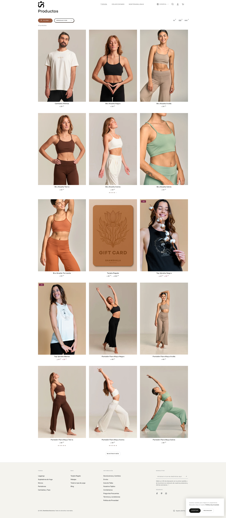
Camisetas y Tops (44, 490)
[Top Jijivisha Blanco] (62, 319)
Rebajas (73, 479)
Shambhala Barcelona (49, 510)
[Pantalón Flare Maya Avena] (113, 402)
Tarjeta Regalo (76, 476)
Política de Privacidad (110, 500)
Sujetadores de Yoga (45, 479)
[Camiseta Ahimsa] (62, 66)
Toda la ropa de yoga (78, 483)
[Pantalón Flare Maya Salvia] (164, 402)
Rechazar (208, 510)
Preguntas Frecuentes (111, 493)
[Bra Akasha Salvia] (164, 149)
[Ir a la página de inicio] (41, 4)
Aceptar (194, 510)
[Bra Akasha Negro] (113, 66)
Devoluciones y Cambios (112, 476)
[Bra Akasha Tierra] (62, 149)
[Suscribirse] (187, 476)
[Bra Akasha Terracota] (62, 235)
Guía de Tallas (108, 483)
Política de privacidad (212, 505)
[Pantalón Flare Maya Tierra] (62, 402)
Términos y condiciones (111, 497)
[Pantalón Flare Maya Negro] (113, 319)
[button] (172, 4)
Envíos (105, 479)
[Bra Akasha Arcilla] (164, 66)
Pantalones (42, 486)
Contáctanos (108, 490)
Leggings (41, 476)
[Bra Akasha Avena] (113, 149)
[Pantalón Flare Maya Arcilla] (164, 319)
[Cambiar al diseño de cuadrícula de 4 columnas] (186, 20)
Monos (40, 483)
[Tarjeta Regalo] (113, 235)
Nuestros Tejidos (109, 486)
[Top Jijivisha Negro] (164, 235)
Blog (72, 486)
